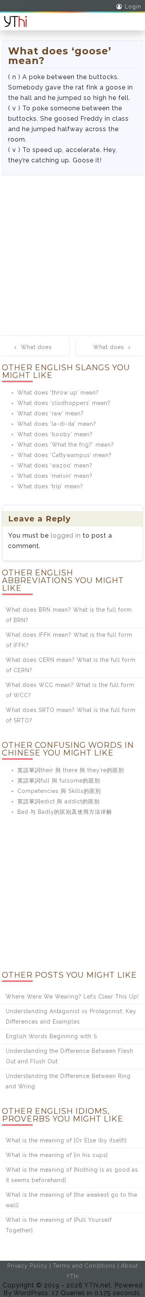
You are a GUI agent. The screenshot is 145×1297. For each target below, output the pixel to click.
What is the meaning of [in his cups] (57, 1155)
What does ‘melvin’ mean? (54, 476)
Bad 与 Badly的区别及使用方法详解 (64, 812)
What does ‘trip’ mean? (50, 486)
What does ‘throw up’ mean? (58, 393)
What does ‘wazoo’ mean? (54, 465)
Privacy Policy (27, 1266)
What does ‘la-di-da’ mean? (56, 424)
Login (133, 6)
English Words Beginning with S (51, 1036)
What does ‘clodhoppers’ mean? (64, 403)
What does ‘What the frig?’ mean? (65, 445)
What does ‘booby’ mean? (55, 434)
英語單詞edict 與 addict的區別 (58, 801)
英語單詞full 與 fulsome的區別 (58, 781)
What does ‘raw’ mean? (50, 413)
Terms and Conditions (84, 1266)
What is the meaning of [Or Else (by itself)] (66, 1140)
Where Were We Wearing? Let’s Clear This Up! (72, 996)
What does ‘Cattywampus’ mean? (64, 455)
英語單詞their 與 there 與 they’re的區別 (70, 770)
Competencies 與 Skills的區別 (59, 791)
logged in (66, 535)
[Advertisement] (72, 251)
